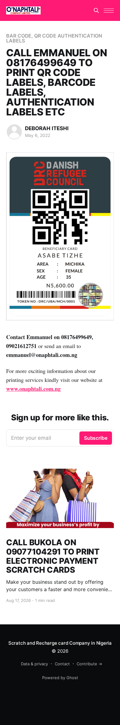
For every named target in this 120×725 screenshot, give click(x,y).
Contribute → (89, 663)
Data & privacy (34, 663)
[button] (109, 11)
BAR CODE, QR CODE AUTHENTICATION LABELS (54, 38)
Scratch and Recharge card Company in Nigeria (60, 643)
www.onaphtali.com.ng (33, 389)
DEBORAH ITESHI (47, 128)
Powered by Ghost (60, 677)
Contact (62, 663)
